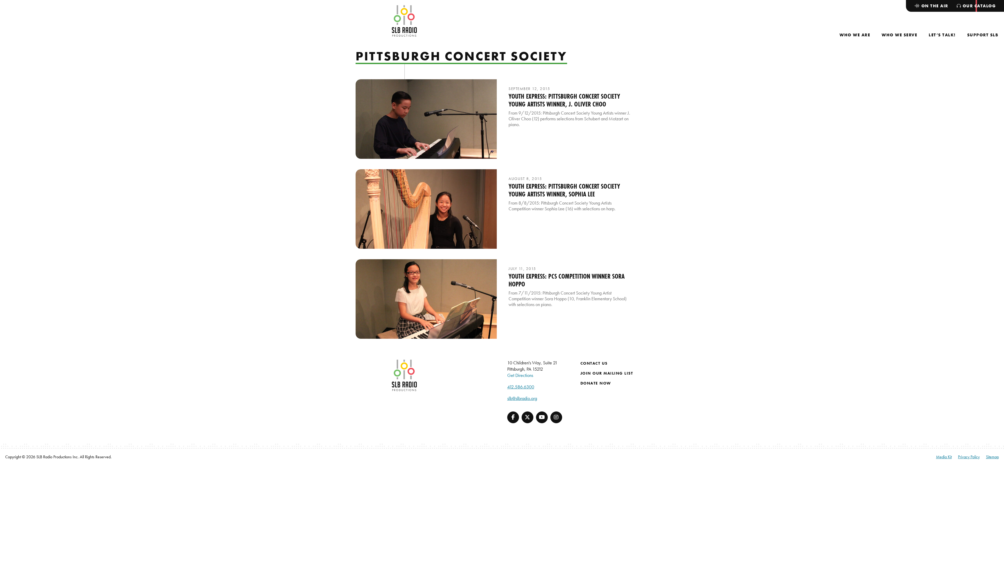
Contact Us (594, 363)
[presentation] (426, 119)
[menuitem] (855, 35)
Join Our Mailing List (606, 373)
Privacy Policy (969, 457)
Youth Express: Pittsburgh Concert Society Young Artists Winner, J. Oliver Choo (564, 100)
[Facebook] (513, 417)
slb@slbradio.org (522, 398)
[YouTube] (542, 417)
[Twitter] (527, 417)
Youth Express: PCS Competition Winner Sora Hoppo (567, 280)
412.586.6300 (520, 387)
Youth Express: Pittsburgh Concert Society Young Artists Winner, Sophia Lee (564, 190)
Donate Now (595, 383)
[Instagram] (556, 417)
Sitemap (992, 457)
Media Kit (944, 457)
